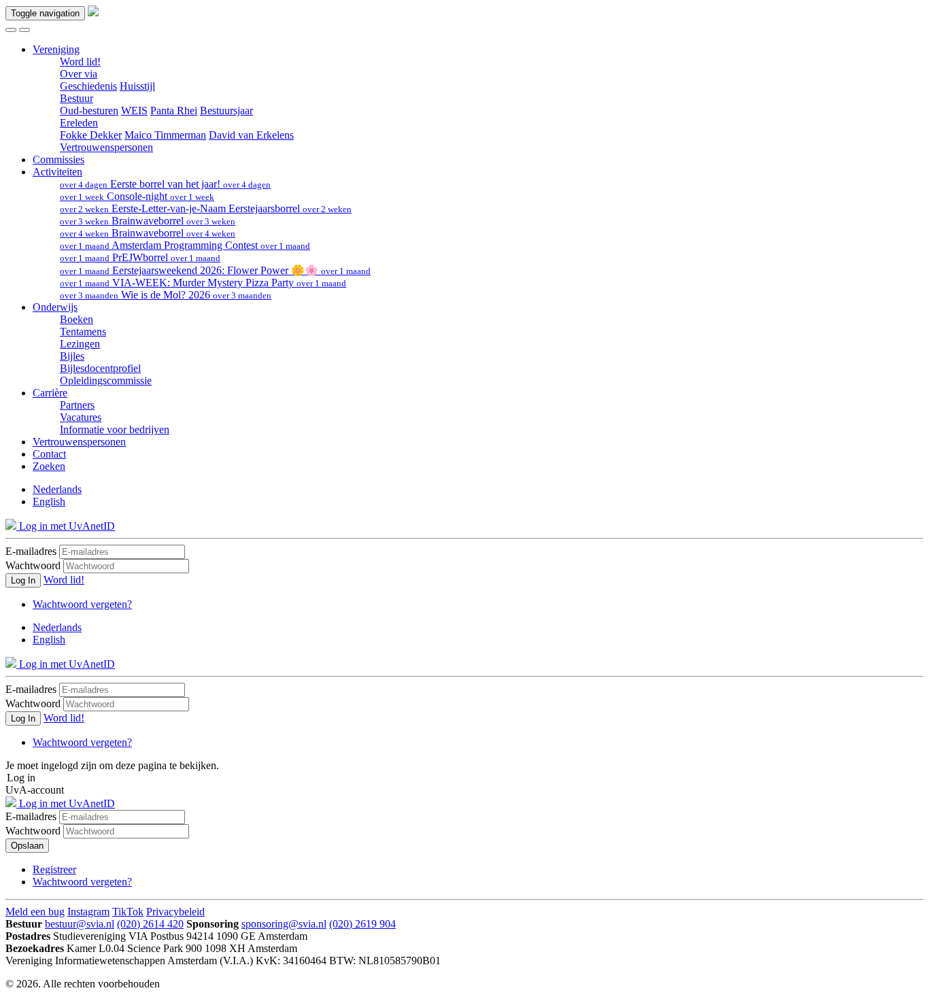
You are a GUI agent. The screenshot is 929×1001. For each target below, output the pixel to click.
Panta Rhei (173, 110)
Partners (77, 405)
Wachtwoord (33, 565)
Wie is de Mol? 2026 (165, 295)
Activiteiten (57, 171)
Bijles (72, 356)
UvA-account (34, 790)
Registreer (54, 869)
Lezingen (80, 344)
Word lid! (80, 61)
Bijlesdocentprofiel (100, 368)
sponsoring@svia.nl (283, 924)
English (49, 501)
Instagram (88, 911)
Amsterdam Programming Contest (185, 245)
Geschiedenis (88, 86)
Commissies (58, 159)
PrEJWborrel (140, 257)
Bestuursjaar (226, 110)
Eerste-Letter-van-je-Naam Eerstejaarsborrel (206, 208)
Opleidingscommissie (106, 380)
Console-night (137, 196)
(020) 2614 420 (150, 924)
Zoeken (49, 466)
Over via (78, 74)
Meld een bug (35, 911)
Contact (49, 454)
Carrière (50, 392)
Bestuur (76, 98)
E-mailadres (30, 551)
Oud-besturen (89, 110)
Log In (23, 580)
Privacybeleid (175, 911)
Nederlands (57, 489)
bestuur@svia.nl (79, 924)
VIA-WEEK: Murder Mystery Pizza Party (203, 282)
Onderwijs (55, 307)
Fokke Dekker (91, 135)
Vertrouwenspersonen (106, 147)
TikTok (127, 911)
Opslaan (27, 846)
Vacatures (80, 417)
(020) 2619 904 (362, 924)
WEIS (134, 110)
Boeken (76, 319)
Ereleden (79, 123)
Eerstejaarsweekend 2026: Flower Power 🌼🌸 (215, 270)
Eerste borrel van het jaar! (165, 184)
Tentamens (83, 331)
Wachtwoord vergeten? (82, 604)
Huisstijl (137, 86)
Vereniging (56, 49)
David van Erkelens (251, 135)
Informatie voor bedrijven (114, 429)
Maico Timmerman (165, 135)
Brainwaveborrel (147, 220)
